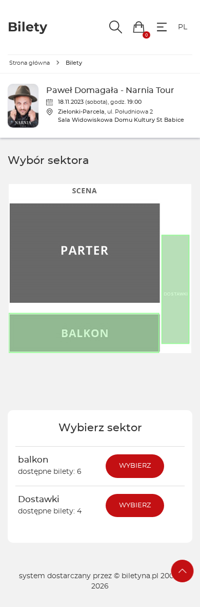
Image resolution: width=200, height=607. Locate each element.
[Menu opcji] (161, 27)
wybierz (135, 466)
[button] (138, 27)
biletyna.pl (140, 576)
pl (182, 27)
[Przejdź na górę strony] (182, 571)
